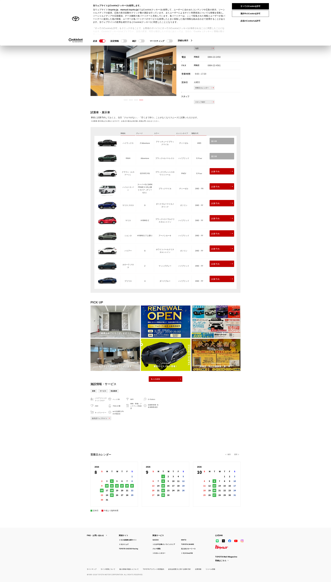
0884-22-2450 (214, 57)
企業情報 (198, 569)
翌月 (235, 454)
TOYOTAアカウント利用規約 (153, 569)
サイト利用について (108, 569)
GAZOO (156, 540)
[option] (133, 67)
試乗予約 (215, 171)
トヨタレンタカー (159, 553)
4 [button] (140, 100)
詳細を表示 (183, 40)
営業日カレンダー (202, 88)
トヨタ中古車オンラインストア (164, 544)
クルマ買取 (157, 549)
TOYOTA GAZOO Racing (128, 549)
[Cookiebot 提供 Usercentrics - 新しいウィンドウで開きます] (75, 40)
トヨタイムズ (124, 544)
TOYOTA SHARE (187, 544)
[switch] (124, 40)
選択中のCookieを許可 (250, 13)
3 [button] (134, 100)
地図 (197, 48)
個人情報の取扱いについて (129, 569)
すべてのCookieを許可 (250, 6)
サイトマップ (92, 569)
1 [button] (124, 100)
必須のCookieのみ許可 (250, 21)
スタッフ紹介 (200, 102)
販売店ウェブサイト (99, 418)
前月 (229, 454)
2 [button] (129, 100)
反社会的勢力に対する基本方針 (179, 569)
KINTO (183, 540)
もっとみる (155, 379)
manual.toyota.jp (129, 9)
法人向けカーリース (188, 549)
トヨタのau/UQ (187, 553)
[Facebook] (230, 541)
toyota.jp (113, 9)
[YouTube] (236, 541)
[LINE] (217, 541)
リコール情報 (210, 569)
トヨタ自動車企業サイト (128, 540)
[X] (223, 541)
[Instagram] (242, 541)
